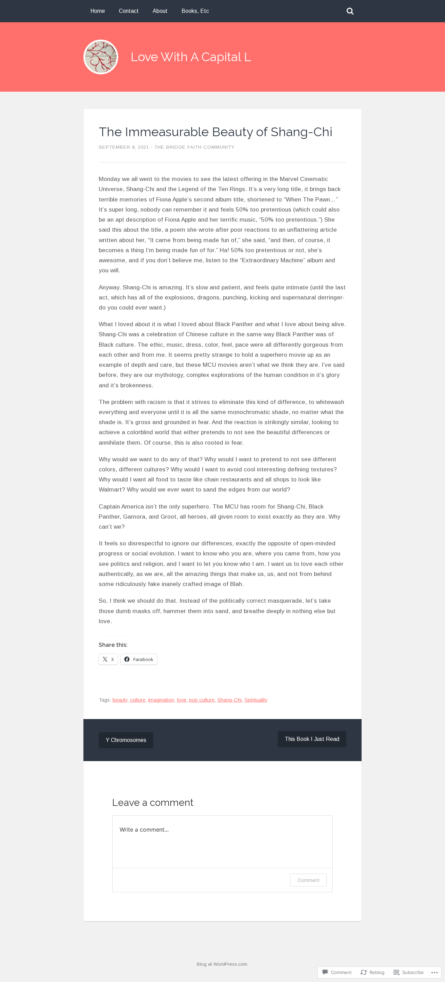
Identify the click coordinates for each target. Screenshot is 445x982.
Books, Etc (195, 11)
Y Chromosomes (126, 740)
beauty (120, 700)
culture (137, 700)
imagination (161, 700)
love (181, 700)
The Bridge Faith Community (194, 147)
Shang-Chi (229, 700)
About (160, 11)
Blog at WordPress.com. (222, 964)
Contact (129, 11)
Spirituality (255, 700)
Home (97, 11)
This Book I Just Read (312, 739)
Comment (308, 880)
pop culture (202, 700)
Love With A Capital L (191, 57)
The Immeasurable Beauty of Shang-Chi (215, 131)
